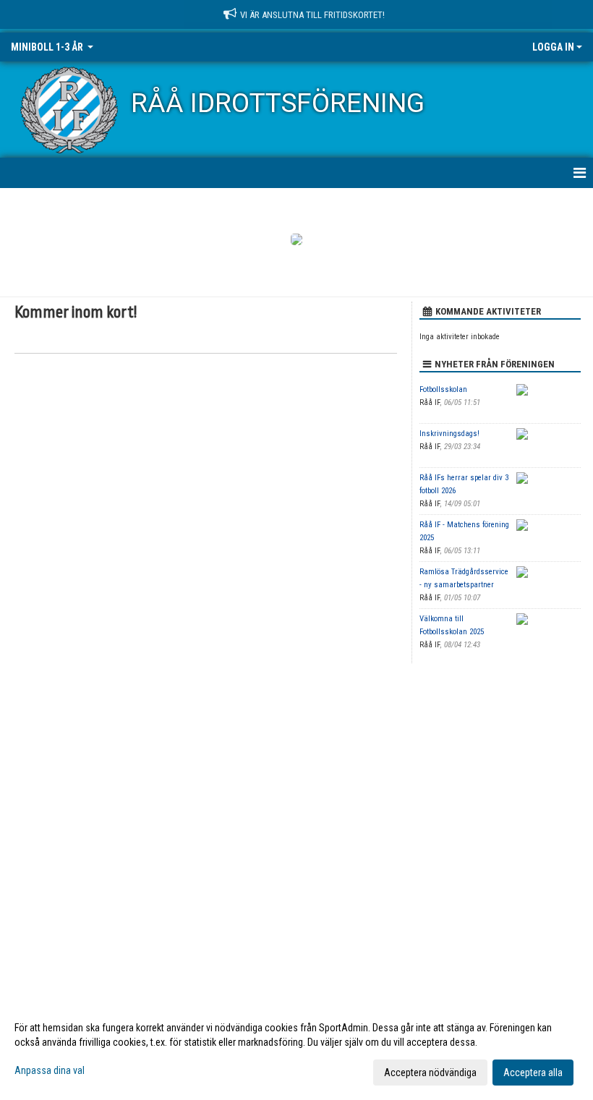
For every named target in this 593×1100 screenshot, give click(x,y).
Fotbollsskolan (443, 389)
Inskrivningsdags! (449, 433)
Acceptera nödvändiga (430, 1072)
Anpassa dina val (49, 1070)
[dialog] (296, 1049)
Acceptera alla (533, 1072)
